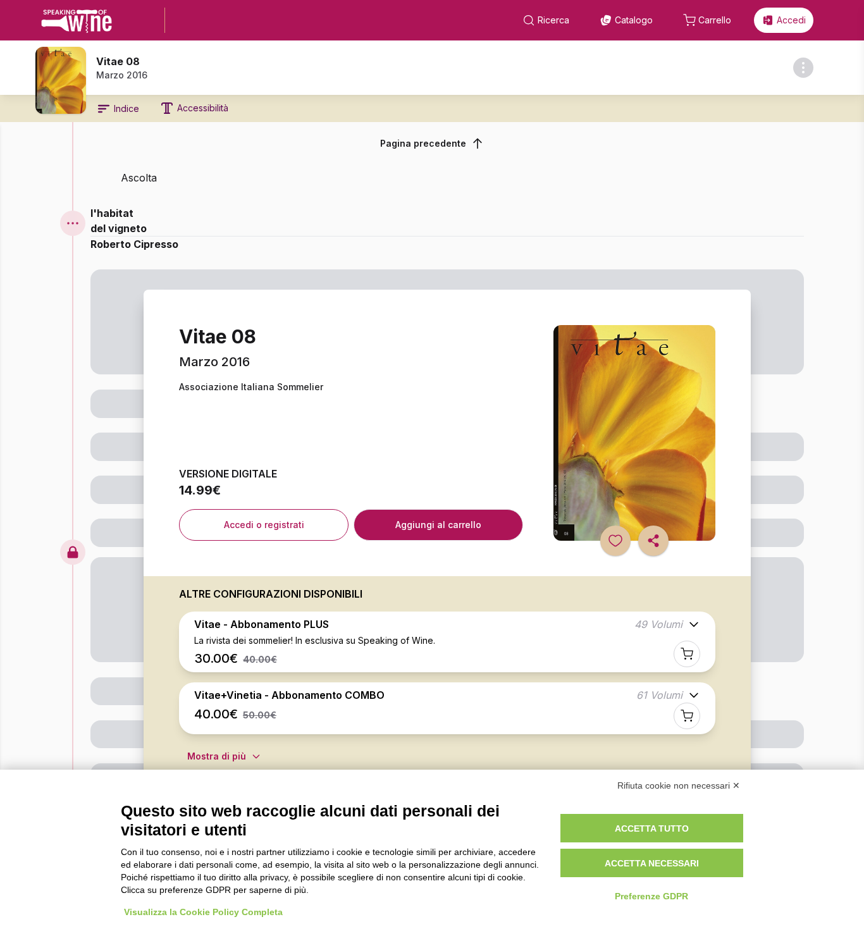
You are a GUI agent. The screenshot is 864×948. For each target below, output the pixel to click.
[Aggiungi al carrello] (687, 654)
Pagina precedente (423, 143)
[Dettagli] (803, 68)
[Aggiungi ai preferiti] (615, 541)
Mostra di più (216, 756)
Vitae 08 (118, 61)
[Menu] (72, 223)
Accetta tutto (652, 828)
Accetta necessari (652, 863)
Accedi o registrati (264, 524)
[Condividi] (653, 541)
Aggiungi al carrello (438, 524)
